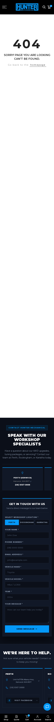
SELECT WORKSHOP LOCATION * (21, 517)
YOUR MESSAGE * (14, 604)
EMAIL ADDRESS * (14, 554)
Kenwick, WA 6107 (21, 481)
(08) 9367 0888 (22, 485)
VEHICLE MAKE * (13, 567)
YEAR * (8, 592)
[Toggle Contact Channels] (47, 707)
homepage (37, 65)
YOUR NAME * (12, 530)
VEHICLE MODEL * (14, 579)
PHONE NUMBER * (14, 542)
